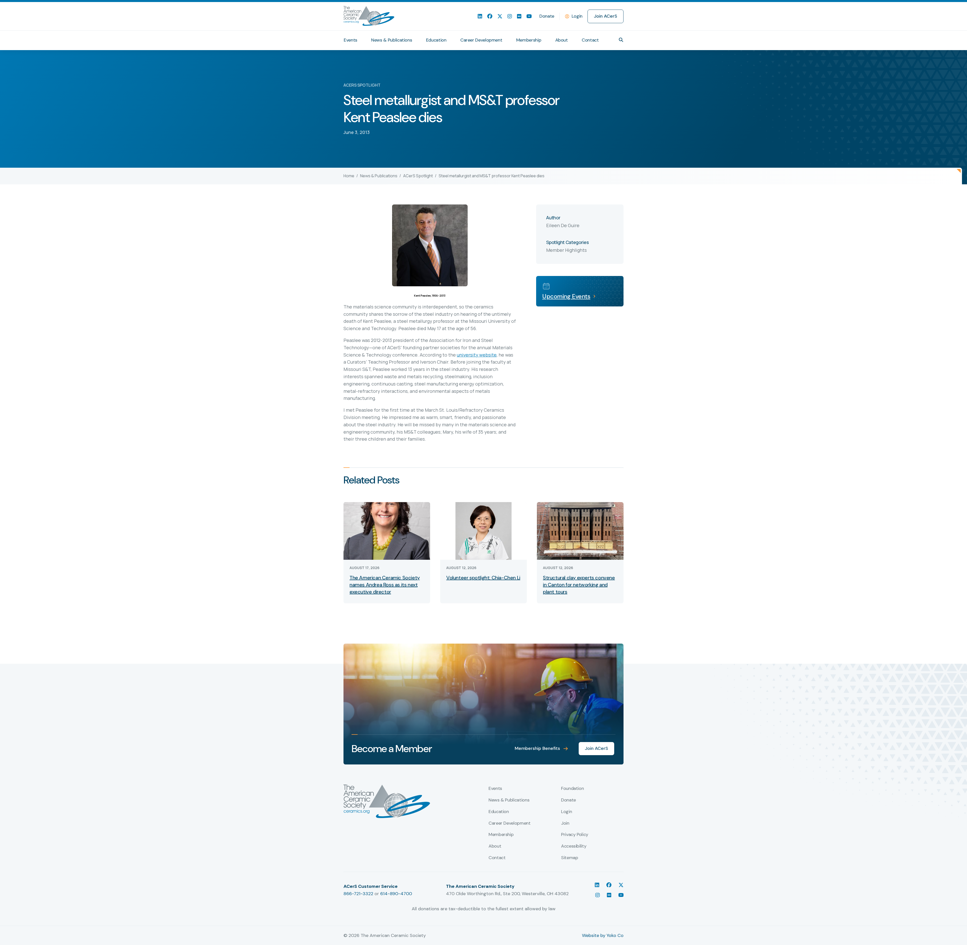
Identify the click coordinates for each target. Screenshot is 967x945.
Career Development (481, 40)
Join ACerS (605, 16)
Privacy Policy (574, 834)
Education (436, 40)
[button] (621, 39)
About (561, 40)
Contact (590, 40)
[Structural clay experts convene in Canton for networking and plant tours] (580, 530)
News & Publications (391, 40)
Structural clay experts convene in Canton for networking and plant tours (579, 584)
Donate (546, 16)
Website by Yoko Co (603, 935)
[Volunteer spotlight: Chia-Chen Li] (483, 530)
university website (477, 355)
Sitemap (569, 857)
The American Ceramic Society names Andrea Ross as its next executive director (385, 584)
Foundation (572, 788)
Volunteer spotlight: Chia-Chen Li (483, 577)
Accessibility (573, 846)
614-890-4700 (396, 894)
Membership (528, 40)
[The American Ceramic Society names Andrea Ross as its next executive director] (386, 530)
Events (350, 40)
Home (348, 176)
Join (565, 823)
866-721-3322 (358, 894)
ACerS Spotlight (418, 176)
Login (577, 16)
